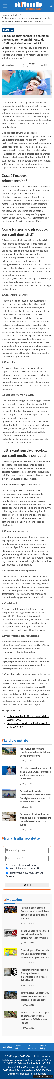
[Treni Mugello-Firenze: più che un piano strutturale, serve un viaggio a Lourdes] (10, 952)
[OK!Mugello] (28, 5)
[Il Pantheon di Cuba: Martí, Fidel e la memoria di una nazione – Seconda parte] (10, 995)
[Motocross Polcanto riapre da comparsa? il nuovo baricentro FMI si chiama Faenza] (10, 1014)
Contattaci (7, 1047)
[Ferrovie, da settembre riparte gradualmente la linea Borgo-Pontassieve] (9, 751)
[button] (51, 5)
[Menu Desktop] (5, 5)
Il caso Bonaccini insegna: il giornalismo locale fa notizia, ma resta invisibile (35, 934)
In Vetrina (8, 30)
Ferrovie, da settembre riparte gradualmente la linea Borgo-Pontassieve (35, 752)
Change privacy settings (43, 1076)
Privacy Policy (43, 1047)
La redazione (32, 1047)
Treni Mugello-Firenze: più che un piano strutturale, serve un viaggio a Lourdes (35, 954)
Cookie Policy (18, 1047)
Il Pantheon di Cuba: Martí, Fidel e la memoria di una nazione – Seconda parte (35, 996)
